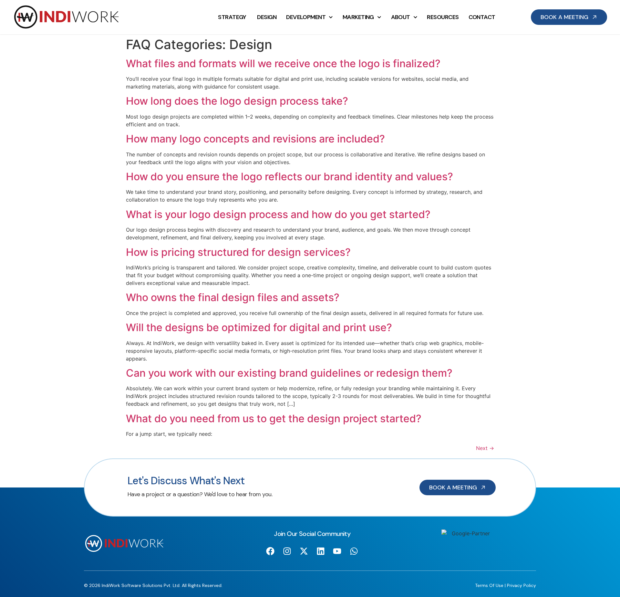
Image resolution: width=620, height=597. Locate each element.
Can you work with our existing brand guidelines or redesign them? (289, 373)
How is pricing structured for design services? (238, 252)
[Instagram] (287, 551)
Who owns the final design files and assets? (232, 297)
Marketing (358, 17)
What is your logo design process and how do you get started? (278, 214)
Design (266, 17)
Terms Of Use (489, 585)
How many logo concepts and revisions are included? (255, 138)
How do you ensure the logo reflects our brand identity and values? (289, 176)
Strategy (232, 17)
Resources (443, 17)
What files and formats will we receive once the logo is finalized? (283, 63)
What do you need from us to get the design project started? (273, 418)
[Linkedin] (320, 551)
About (400, 17)
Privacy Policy (521, 585)
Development (306, 17)
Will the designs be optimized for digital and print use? (259, 327)
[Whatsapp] (354, 551)
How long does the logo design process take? (237, 101)
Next (485, 448)
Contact (482, 17)
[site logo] (66, 17)
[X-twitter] (303, 551)
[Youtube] (337, 551)
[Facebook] (270, 551)
